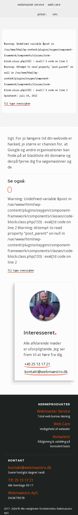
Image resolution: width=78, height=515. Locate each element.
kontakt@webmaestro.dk (46, 371)
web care (54, 4)
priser (42, 14)
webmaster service (31, 4)
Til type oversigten (17, 103)
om (55, 14)
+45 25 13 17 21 (37, 364)
